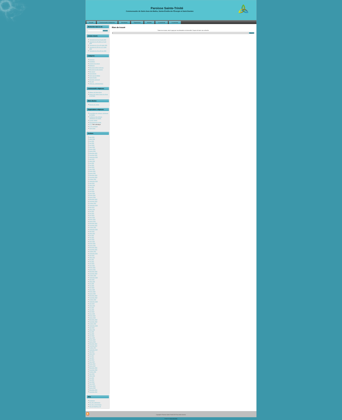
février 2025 (92, 171)
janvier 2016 (92, 388)
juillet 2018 (92, 329)
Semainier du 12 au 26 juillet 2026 (98, 45)
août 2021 (91, 255)
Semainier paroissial (94, 79)
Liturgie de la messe (94, 63)
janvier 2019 (92, 317)
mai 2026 (91, 143)
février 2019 (92, 315)
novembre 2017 (93, 346)
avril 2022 (91, 239)
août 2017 (91, 352)
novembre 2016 (93, 370)
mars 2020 (92, 289)
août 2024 (91, 183)
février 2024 (92, 195)
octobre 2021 (92, 251)
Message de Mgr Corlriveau (96, 67)
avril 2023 (91, 215)
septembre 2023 (93, 205)
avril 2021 (91, 263)
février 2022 (92, 243)
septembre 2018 (93, 325)
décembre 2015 (93, 390)
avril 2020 (91, 287)
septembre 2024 (93, 181)
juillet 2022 (92, 233)
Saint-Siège (92, 128)
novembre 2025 (93, 155)
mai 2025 (91, 165)
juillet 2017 (92, 354)
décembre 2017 (93, 343)
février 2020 (92, 291)
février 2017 (92, 364)
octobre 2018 (92, 323)
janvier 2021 (92, 269)
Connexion (92, 400)
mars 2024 (92, 193)
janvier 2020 (92, 293)
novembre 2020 (93, 273)
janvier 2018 (92, 342)
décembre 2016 (93, 368)
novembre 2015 (93, 392)
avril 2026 (91, 145)
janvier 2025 (92, 173)
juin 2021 (91, 259)
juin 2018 (91, 331)
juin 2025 (91, 163)
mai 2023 (91, 213)
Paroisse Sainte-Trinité (167, 8)
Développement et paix (95, 122)
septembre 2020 (93, 277)
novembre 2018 (93, 321)
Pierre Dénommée (173, 418)
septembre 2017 (93, 350)
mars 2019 (92, 313)
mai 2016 (91, 380)
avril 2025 (91, 167)
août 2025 (91, 159)
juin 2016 (91, 378)
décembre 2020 (93, 271)
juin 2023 (91, 211)
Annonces (91, 59)
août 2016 (91, 374)
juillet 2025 (92, 161)
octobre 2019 (92, 299)
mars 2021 (92, 265)
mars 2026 (92, 147)
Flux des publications (94, 402)
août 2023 (91, 207)
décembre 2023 (93, 199)
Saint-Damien (92, 73)
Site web (91, 81)
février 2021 (92, 267)
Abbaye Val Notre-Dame (95, 92)
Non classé (92, 71)
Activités (149, 22)
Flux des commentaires (95, 404)
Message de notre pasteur (96, 69)
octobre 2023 (92, 203)
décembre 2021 (93, 247)
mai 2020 (91, 285)
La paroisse (175, 22)
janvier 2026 (92, 151)
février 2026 (92, 149)
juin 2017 (91, 356)
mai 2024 (91, 189)
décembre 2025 (93, 153)
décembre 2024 (93, 175)
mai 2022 (91, 237)
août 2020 (91, 279)
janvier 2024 (92, 197)
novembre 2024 (93, 177)
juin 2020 (91, 283)
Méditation (92, 65)
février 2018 (92, 339)
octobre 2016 (92, 372)
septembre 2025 (93, 157)
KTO (90, 124)
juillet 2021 (92, 257)
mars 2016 (92, 384)
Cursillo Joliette (93, 120)
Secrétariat (124, 22)
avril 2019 (91, 311)
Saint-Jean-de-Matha (94, 75)
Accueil (91, 22)
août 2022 (91, 231)
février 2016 (92, 386)
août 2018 (91, 327)
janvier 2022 (92, 245)
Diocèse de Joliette (94, 104)
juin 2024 (91, 187)
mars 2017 (92, 362)
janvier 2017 (92, 366)
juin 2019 (91, 307)
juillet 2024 (92, 185)
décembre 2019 (93, 295)
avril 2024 (91, 191)
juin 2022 (91, 235)
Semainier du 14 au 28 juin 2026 (98, 51)
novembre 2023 (93, 201)
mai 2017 (91, 358)
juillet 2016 (92, 376)
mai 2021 (91, 261)
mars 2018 (92, 338)
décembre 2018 (93, 319)
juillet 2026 (92, 139)
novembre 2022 (93, 225)
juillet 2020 (92, 281)
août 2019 (91, 303)
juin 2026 (91, 141)
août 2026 (91, 137)
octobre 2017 (92, 347)
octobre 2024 (92, 179)
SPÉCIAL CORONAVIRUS (96, 83)
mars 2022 (92, 241)
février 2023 (92, 219)
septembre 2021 (93, 253)
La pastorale (161, 22)
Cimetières (92, 61)
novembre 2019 (93, 297)
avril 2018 (91, 335)
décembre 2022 (93, 223)
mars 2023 (92, 217)
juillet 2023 (92, 209)
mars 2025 (92, 169)
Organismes (137, 22)
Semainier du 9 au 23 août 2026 (98, 39)
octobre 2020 (92, 275)
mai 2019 (91, 309)
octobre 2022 (92, 227)
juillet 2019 (92, 305)
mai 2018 (91, 334)
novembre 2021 (93, 249)
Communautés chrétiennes (107, 22)
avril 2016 (91, 382)
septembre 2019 (93, 301)
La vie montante (93, 126)
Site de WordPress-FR (95, 406)
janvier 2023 (92, 221)
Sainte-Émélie (93, 77)
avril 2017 (91, 360)
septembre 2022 (93, 229)
